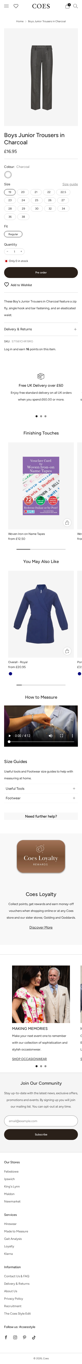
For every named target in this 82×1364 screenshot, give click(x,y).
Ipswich (9, 1179)
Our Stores (12, 1162)
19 (9, 192)
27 (63, 200)
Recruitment (12, 1306)
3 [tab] (45, 416)
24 (23, 200)
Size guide (70, 184)
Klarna (8, 1253)
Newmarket (12, 1201)
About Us (10, 1291)
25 (36, 200)
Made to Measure (16, 1231)
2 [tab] (41, 416)
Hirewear (10, 1224)
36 (10, 216)
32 (50, 208)
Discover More (41, 927)
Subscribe (41, 1134)
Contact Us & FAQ (16, 1276)
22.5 (63, 192)
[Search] (75, 6)
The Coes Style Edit (17, 1313)
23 (10, 200)
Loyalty (9, 1246)
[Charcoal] (7, 174)
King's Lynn (12, 1186)
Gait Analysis (13, 1239)
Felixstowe (11, 1171)
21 (36, 192)
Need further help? (41, 816)
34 (63, 208)
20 (23, 192)
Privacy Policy (13, 1298)
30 (36, 208)
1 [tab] (37, 416)
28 (10, 208)
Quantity (10, 244)
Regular (13, 234)
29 (23, 208)
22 (49, 192)
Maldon (9, 1194)
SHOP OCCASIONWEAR (29, 1059)
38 (23, 216)
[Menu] (6, 6)
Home (19, 21)
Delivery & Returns (16, 1283)
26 (49, 200)
